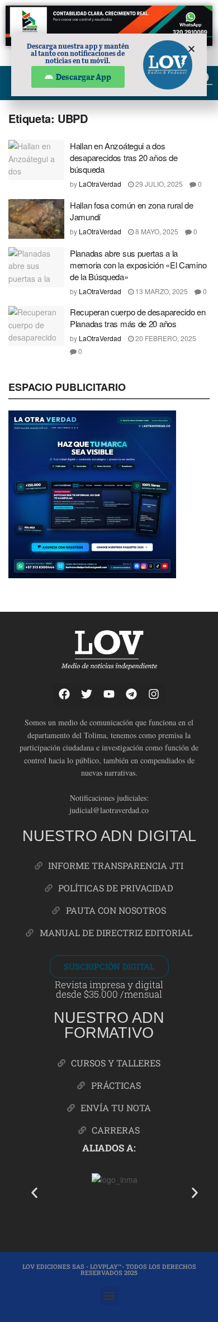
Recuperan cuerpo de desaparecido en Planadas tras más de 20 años (138, 317)
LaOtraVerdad (100, 183)
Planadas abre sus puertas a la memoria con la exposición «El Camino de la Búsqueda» (138, 264)
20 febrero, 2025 (165, 338)
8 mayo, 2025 (156, 231)
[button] (34, 1193)
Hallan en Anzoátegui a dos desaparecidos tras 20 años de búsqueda (123, 157)
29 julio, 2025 (158, 183)
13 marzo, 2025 (161, 291)
